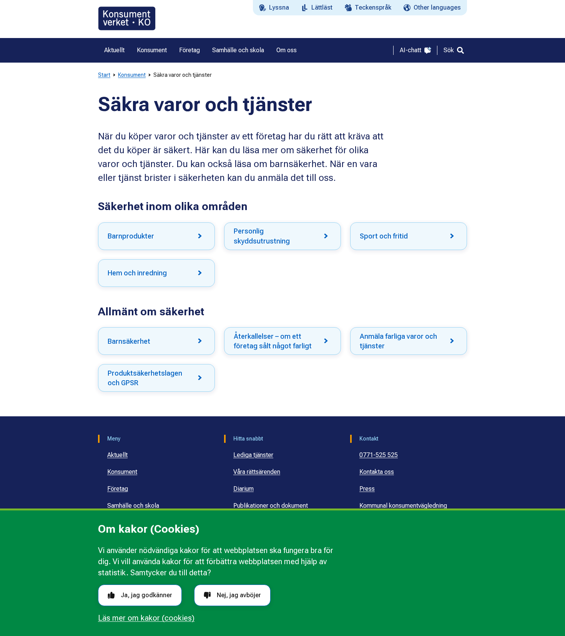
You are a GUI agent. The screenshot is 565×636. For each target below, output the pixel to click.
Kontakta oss (376, 471)
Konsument (132, 75)
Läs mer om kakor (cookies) (146, 618)
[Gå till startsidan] (127, 18)
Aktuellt (117, 455)
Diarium (243, 488)
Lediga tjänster (253, 455)
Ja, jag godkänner (146, 595)
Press (367, 488)
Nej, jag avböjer (239, 595)
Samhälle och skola (133, 505)
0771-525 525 (378, 455)
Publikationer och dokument (270, 505)
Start (104, 75)
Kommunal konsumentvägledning (403, 505)
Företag (117, 488)
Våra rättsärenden (256, 471)
